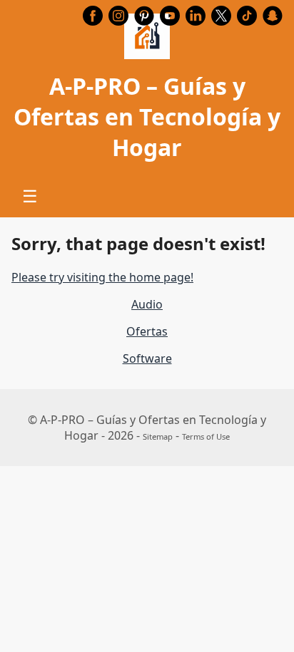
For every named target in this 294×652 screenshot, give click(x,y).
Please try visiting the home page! (102, 277)
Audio (147, 304)
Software (147, 358)
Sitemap (158, 436)
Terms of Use (206, 436)
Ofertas (147, 331)
